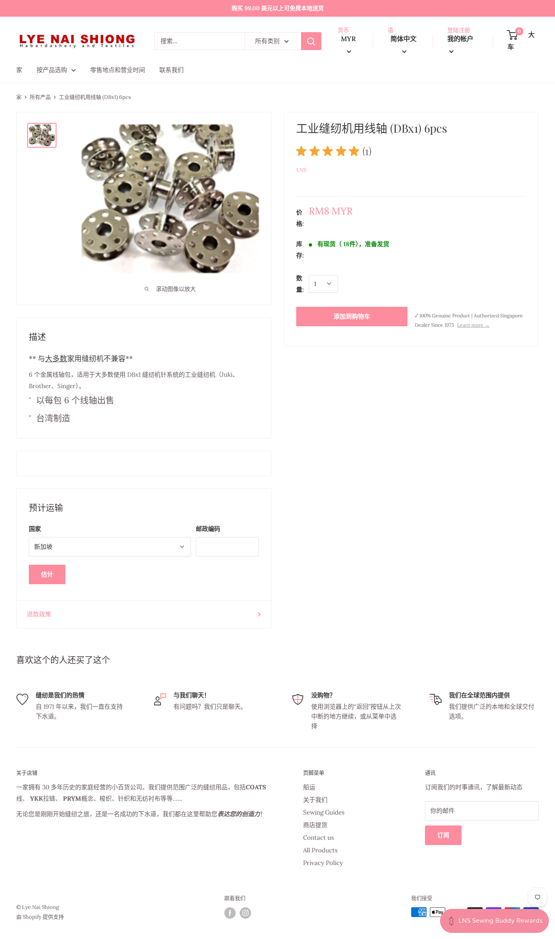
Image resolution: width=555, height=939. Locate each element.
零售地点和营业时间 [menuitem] (117, 70)
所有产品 (40, 97)
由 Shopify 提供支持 (40, 916)
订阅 (443, 835)
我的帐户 (460, 39)
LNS (301, 169)
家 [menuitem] (19, 70)
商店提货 (315, 825)
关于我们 (315, 800)
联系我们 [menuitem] (171, 70)
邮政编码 (208, 529)
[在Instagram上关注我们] (245, 913)
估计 (47, 574)
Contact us (318, 837)
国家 (35, 529)
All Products (320, 850)
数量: (300, 283)
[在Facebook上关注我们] (230, 913)
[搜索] (311, 41)
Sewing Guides (324, 812)
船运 (309, 787)
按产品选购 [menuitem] (52, 70)
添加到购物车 (352, 316)
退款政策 (39, 614)
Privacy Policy (323, 863)
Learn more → (473, 324)
